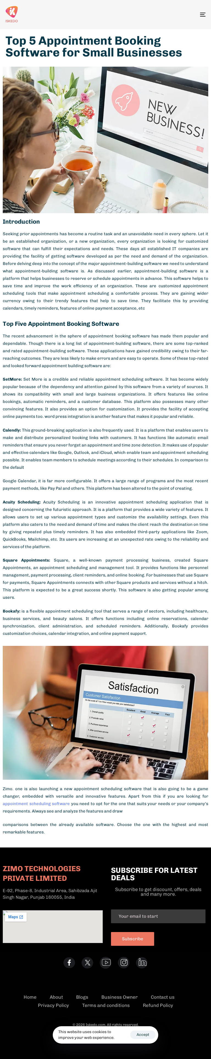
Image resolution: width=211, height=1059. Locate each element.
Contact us (162, 997)
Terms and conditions (106, 1005)
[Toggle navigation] (172, 14)
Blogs (82, 997)
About (56, 997)
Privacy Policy (53, 1005)
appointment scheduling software (36, 803)
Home (30, 997)
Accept (143, 1034)
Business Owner (119, 997)
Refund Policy (158, 1005)
